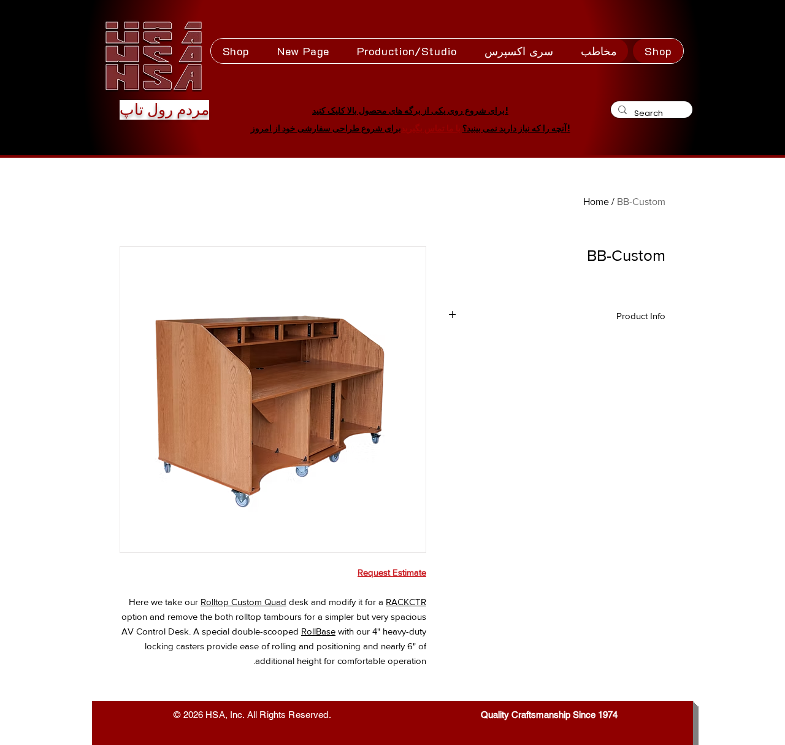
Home (596, 201)
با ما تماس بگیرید (431, 128)
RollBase (318, 631)
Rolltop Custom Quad (243, 601)
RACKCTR (406, 601)
